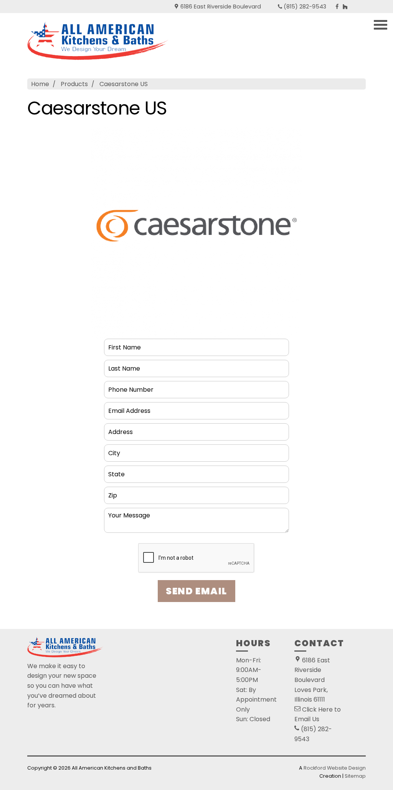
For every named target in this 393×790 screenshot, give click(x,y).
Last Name (125, 365)
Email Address (131, 407)
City (114, 450)
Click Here (317, 709)
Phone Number (132, 386)
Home (40, 84)
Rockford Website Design (335, 768)
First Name (126, 344)
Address (121, 428)
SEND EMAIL (196, 591)
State (116, 471)
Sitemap (355, 776)
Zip (112, 492)
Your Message (131, 513)
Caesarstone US (123, 84)
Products (74, 84)
